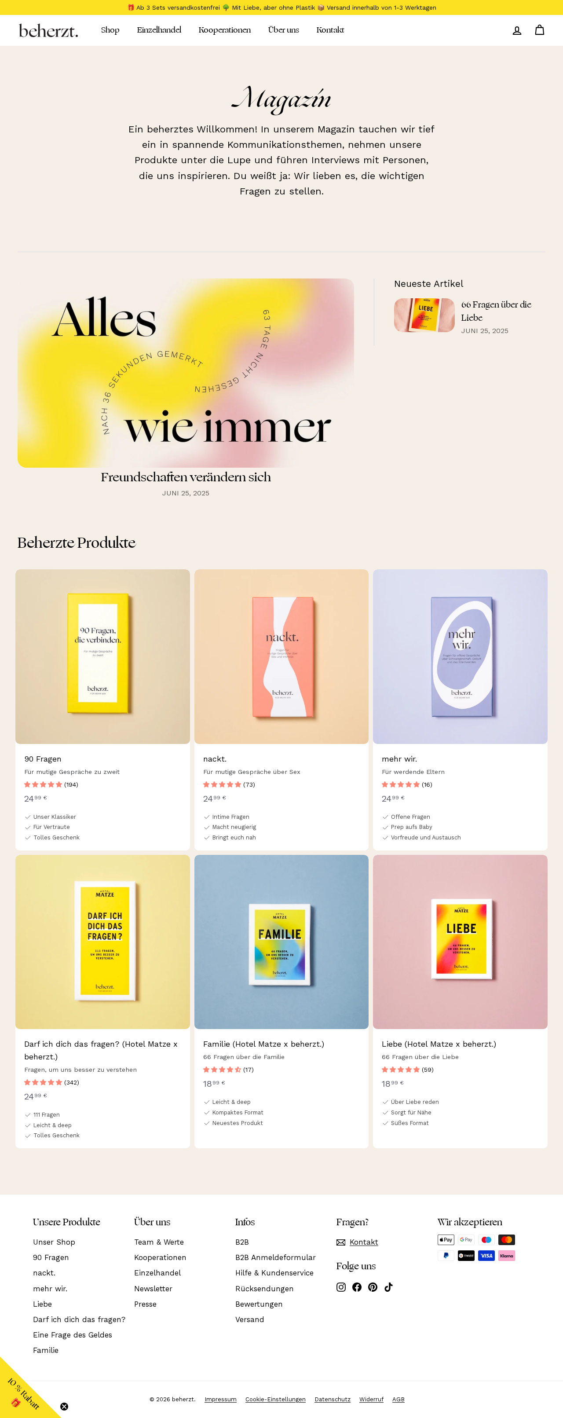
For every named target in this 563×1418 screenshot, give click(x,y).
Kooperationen (225, 30)
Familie (45, 1350)
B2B (242, 1242)
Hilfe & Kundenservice (274, 1272)
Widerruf (371, 1399)
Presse (145, 1304)
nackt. (44, 1272)
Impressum (221, 1399)
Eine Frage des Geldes (72, 1334)
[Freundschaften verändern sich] (186, 373)
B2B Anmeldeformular (275, 1257)
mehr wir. (50, 1288)
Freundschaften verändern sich (186, 477)
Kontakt (330, 30)
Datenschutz (332, 1399)
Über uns (283, 30)
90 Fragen (51, 1257)
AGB (398, 1399)
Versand (249, 1319)
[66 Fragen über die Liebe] (424, 315)
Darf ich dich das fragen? (79, 1319)
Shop (110, 30)
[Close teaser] (64, 1406)
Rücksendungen (264, 1288)
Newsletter (153, 1288)
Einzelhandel (159, 30)
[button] (44, 784)
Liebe (42, 1304)
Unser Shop (54, 1242)
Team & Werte (159, 1242)
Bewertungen (259, 1304)
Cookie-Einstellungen (275, 1399)
